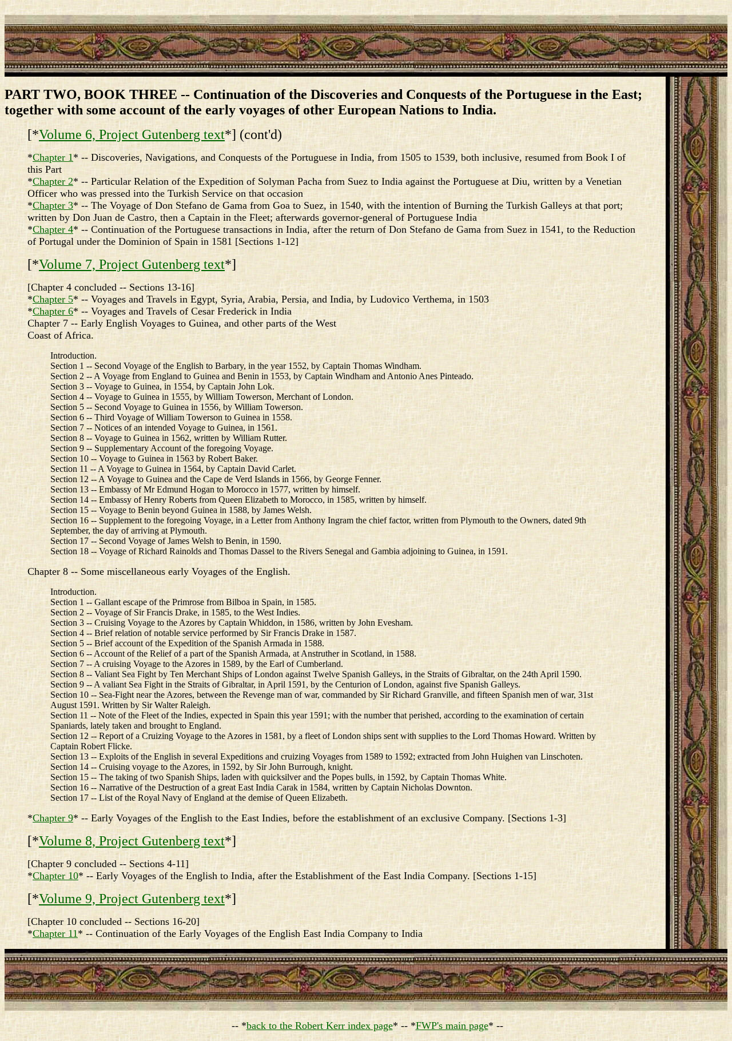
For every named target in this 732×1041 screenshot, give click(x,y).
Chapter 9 (53, 818)
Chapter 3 (53, 205)
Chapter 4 (53, 229)
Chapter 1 (53, 157)
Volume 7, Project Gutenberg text (132, 264)
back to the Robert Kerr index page (319, 1025)
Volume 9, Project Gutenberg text (132, 898)
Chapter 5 (53, 299)
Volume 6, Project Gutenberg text (132, 134)
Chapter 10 (55, 875)
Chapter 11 (55, 933)
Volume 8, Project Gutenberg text (132, 840)
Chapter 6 (53, 311)
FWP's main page (452, 1025)
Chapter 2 (53, 181)
